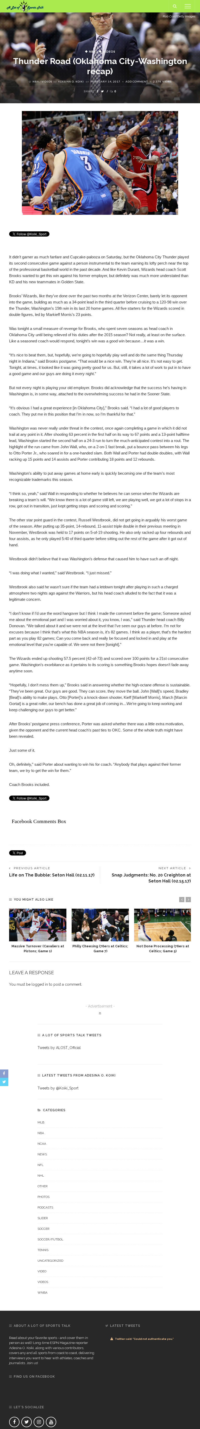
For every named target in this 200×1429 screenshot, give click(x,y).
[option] (37, 931)
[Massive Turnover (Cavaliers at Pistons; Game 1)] (37, 925)
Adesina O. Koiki (71, 81)
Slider (43, 1218)
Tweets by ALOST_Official (59, 1048)
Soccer (43, 1229)
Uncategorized (50, 1260)
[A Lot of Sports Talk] (25, 6)
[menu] (188, 6)
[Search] (174, 6)
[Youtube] (51, 1422)
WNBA (42, 1292)
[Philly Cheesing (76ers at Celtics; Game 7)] (100, 925)
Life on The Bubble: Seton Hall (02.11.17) (52, 875)
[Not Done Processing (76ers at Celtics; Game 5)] (162, 925)
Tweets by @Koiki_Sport (58, 1088)
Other (43, 1186)
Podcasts (45, 1207)
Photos (43, 1197)
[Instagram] (39, 1422)
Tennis (43, 1250)
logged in (40, 984)
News (42, 1154)
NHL (41, 1175)
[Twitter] (26, 1422)
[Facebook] (14, 1422)
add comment (137, 81)
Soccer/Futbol (50, 1239)
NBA (92, 51)
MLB (41, 1122)
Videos (109, 51)
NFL (40, 1165)
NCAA (42, 1143)
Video (42, 1271)
